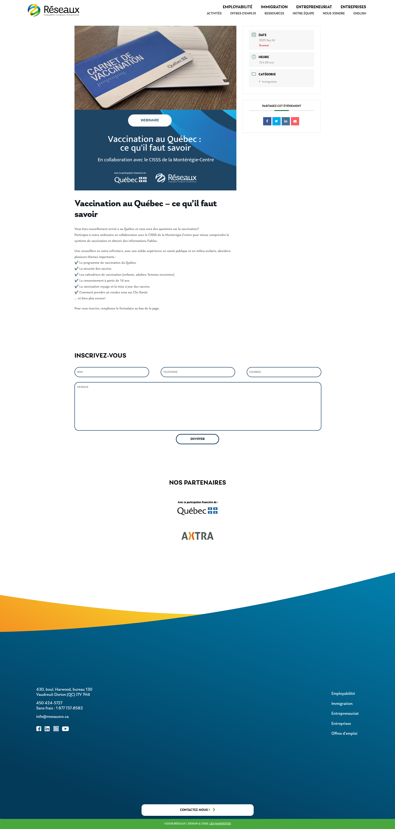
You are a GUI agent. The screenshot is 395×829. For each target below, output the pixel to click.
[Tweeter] (276, 121)
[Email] (295, 121)
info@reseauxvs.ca (52, 717)
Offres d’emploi (243, 13)
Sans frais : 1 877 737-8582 (59, 708)
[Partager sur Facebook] (267, 121)
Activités (214, 13)
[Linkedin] (286, 121)
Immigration (274, 7)
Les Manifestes (220, 823)
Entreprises (353, 7)
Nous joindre (334, 13)
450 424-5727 (49, 703)
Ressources (274, 13)
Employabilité (237, 7)
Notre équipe (303, 13)
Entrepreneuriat (314, 7)
